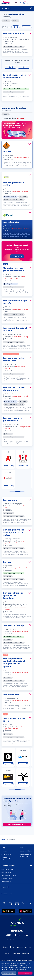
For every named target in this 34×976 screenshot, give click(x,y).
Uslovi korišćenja (26, 851)
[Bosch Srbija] (23, 479)
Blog (3, 848)
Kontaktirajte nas (6, 859)
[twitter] (24, 904)
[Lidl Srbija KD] (23, 459)
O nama (4, 851)
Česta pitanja (6, 854)
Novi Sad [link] (12, 840)
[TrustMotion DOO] (8, 777)
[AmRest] (8, 459)
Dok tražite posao (7, 878)
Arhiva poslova (6, 881)
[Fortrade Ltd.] (8, 757)
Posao (3, 840)
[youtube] (17, 904)
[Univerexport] (23, 757)
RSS (21, 848)
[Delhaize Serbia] (23, 777)
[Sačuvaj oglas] (29, 33)
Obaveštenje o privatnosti (25, 855)
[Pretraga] (20, 3)
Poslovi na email (7, 872)
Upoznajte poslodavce (9, 875)
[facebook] (3, 904)
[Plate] (24, 3)
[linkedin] (30, 904)
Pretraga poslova (7, 869)
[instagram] (10, 904)
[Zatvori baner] (30, 123)
